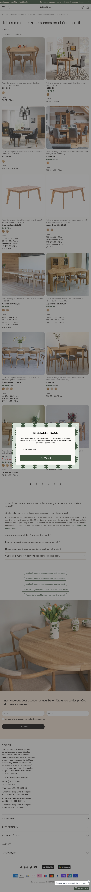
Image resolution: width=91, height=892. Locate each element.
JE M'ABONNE (45, 458)
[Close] (76, 425)
